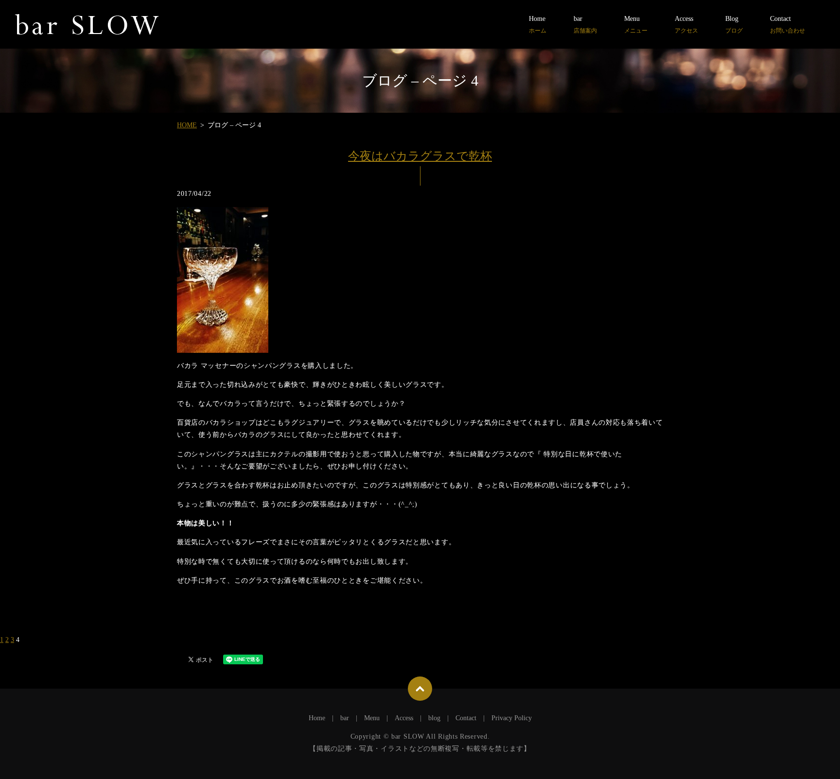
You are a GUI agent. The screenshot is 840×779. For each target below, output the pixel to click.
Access (686, 24)
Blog (734, 24)
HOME (187, 125)
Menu (636, 24)
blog (434, 718)
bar (585, 24)
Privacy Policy (511, 718)
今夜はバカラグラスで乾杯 (420, 156)
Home (537, 24)
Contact (787, 24)
